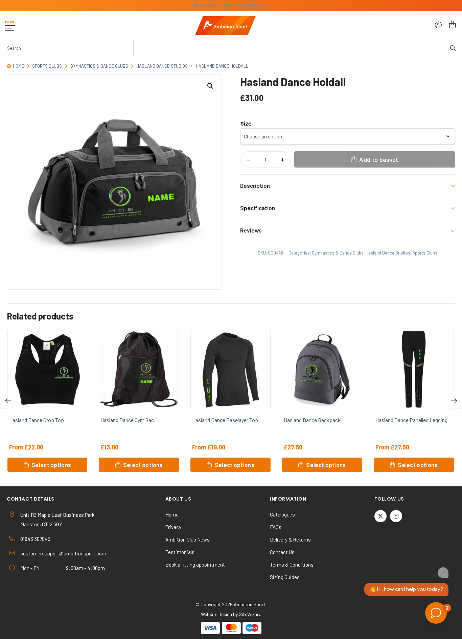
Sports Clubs (47, 66)
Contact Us (282, 552)
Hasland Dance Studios (162, 66)
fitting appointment (231, 5)
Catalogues (282, 514)
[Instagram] (396, 516)
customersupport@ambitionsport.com (63, 553)
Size (246, 124)
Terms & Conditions (292, 564)
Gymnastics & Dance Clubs (99, 66)
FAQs (275, 527)
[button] (210, 86)
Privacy (173, 527)
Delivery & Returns (290, 539)
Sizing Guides (285, 577)
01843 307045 (35, 539)
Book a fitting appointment (195, 564)
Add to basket (378, 159)
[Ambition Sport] (225, 25)
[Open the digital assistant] (436, 613)
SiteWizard (250, 614)
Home (18, 66)
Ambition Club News (187, 539)
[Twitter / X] (380, 516)
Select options (51, 464)
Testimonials (179, 552)
